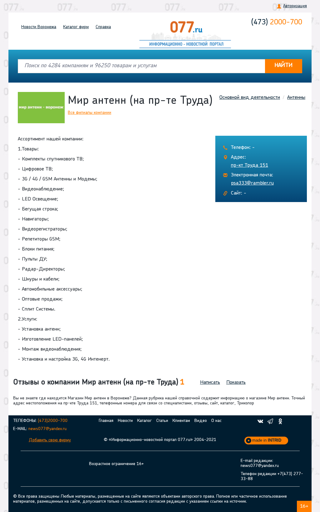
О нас (216, 420)
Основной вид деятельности (249, 97)
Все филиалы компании (89, 112)
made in (266, 440)
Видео (200, 420)
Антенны (296, 97)
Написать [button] (210, 382)
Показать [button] (236, 382)
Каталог (76, 27)
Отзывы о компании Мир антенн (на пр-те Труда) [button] (98, 382)
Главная (106, 420)
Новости (38, 27)
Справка (103, 27)
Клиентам (181, 420)
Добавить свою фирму (50, 440)
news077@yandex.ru (47, 429)
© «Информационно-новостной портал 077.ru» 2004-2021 (160, 440)
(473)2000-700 (53, 420)
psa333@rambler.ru (252, 183)
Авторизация (295, 6)
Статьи (162, 420)
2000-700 (276, 22)
